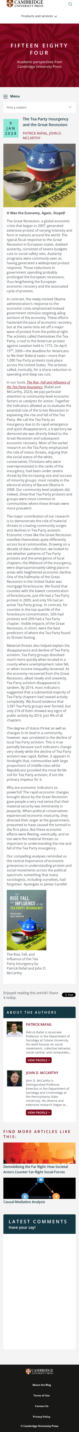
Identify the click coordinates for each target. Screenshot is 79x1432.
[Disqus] (39, 1291)
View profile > (39, 1060)
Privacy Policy (41, 1416)
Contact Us (41, 1406)
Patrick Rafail (39, 1024)
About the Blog (41, 1385)
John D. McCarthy (42, 1072)
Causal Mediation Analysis (24, 1202)
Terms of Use (41, 1395)
